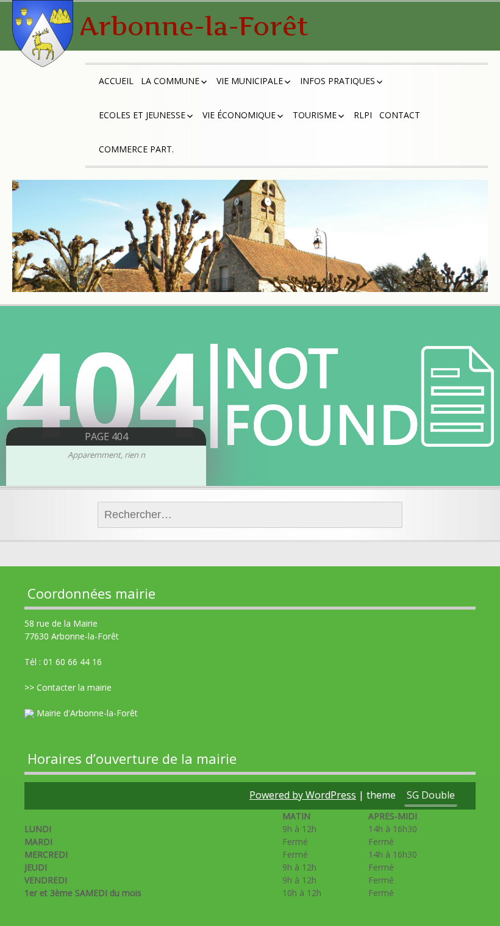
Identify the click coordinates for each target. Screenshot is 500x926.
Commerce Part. (136, 149)
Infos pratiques (337, 81)
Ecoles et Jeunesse (142, 115)
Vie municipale (249, 81)
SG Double (431, 795)
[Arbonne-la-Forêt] (42, 33)
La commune (170, 81)
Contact (399, 115)
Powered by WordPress (302, 795)
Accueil (116, 81)
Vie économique (239, 115)
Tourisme (315, 115)
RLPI (363, 115)
